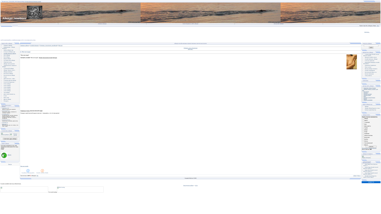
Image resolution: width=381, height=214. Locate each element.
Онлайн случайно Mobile (42, 172)
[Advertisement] (37, 31)
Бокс (365, 124)
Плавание (366, 133)
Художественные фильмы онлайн (33, 1)
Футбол (366, 139)
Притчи (10, 164)
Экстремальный (368, 143)
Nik (37, 175)
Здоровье (4, 108)
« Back (354, 175)
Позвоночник (5, 119)
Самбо (366, 127)
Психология (5, 110)
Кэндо (365, 131)
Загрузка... (367, 32)
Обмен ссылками (368, 100)
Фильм (365, 98)
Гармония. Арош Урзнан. (370, 88)
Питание (4, 122)
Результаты (365, 148)
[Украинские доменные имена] (24, 192)
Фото (365, 96)
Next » (359, 175)
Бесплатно (366, 91)
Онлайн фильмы (34, 45)
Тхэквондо (367, 122)
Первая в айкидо (102, 23)
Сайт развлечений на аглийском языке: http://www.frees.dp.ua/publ (18, 40)
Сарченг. (366, 92)
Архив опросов (372, 148)
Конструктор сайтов (188, 185)
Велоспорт (367, 137)
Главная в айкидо (24, 45)
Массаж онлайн (24, 166)
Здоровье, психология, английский (48, 45)
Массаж (4, 124)
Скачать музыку (368, 94)
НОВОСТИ (371, 182)
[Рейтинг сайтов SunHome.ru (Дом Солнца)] (14, 136)
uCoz (196, 185)
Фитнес (366, 141)
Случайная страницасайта (28, 172)
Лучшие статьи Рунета (369, 97)
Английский (5, 114)
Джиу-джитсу (367, 126)
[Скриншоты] (351, 61)
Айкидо (9, 154)
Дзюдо (366, 129)
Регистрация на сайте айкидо (190, 23)
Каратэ (366, 120)
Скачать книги (367, 95)
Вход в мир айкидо (279, 23)
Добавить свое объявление (190, 48)
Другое (366, 144)
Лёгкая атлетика (368, 135)
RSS (378, 25)
